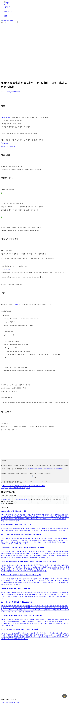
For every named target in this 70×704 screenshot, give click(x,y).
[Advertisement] (8, 50)
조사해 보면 (6, 269)
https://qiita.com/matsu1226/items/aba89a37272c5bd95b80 (46, 469)
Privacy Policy (5, 702)
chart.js (9, 92)
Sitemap (19, 702)
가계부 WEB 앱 (6, 117)
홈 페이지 (7, 7)
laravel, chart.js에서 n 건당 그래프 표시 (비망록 (15, 488)
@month (16, 304)
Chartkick (17, 92)
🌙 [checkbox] (64, 696)
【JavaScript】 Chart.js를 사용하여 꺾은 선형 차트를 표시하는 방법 (23, 486)
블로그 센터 (8, 11)
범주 (5, 16)
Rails (12, 92)
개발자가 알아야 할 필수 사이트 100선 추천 (17, 499)
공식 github (4, 143)
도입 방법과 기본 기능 (8, 146)
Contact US (12, 702)
